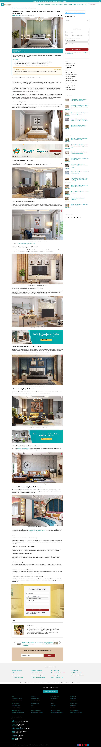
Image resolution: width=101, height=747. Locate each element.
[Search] (88, 20)
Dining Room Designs (16, 707)
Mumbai (13, 728)
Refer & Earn (53, 705)
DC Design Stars (69, 67)
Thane (17, 728)
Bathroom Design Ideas (70, 63)
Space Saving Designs (54, 696)
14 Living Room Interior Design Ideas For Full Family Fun (80, 159)
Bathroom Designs (35, 703)
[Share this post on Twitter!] (58, 15)
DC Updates (68, 70)
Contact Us (52, 707)
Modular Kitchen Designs (17, 698)
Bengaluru (14, 720)
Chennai (13, 722)
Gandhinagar (14, 738)
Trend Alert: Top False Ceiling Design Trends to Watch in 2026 (79, 139)
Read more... (67, 102)
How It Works (73, 696)
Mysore (13, 724)
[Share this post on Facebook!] (56, 15)
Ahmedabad (14, 736)
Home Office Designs (74, 710)
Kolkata (13, 734)
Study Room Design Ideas (71, 89)
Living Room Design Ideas (71, 85)
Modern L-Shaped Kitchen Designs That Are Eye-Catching (80, 172)
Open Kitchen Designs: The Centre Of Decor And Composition (79, 186)
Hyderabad (14, 721)
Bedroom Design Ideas (70, 65)
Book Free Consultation (37, 609)
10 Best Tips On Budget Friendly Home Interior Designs (79, 205)
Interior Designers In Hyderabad (56, 712)
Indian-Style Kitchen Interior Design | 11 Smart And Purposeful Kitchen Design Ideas (80, 107)
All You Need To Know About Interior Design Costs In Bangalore (79, 152)
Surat (13, 739)
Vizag (13, 727)
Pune (13, 729)
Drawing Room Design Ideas (71, 74)
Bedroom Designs (15, 703)
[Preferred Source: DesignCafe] (75, 11)
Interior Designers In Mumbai (76, 712)
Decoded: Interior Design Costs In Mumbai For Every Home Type (78, 99)
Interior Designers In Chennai (37, 712)
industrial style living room (23, 448)
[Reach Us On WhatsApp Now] (86, 4)
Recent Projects (47, 4)
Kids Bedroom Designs (35, 700)
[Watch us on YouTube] (86, 745)
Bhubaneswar (15, 735)
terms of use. (70, 53)
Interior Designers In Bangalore (18, 712)
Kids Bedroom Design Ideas (71, 83)
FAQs (51, 700)
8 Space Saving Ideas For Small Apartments (78, 198)
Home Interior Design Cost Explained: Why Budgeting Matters (79, 113)
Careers (52, 703)
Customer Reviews (74, 703)
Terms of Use (46, 744)
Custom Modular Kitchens (17, 700)
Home (13, 696)
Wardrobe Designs (35, 698)
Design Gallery (40, 4)
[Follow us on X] (75, 217)
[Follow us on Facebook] (78, 745)
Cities (78, 4)
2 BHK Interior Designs (35, 710)
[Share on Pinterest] (61, 15)
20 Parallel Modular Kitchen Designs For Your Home (80, 192)
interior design (18, 95)
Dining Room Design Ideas (71, 72)
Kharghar (21, 728)
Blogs (74, 4)
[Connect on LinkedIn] (88, 745)
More (82, 4)
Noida (13, 732)
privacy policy (85, 52)
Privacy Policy (40, 744)
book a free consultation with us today (37, 530)
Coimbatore (14, 725)
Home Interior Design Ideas (21, 8)
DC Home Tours (69, 69)
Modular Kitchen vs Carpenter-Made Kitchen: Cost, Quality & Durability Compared (79, 179)
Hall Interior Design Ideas (71, 76)
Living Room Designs (16, 705)
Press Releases (73, 705)
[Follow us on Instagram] (80, 745)
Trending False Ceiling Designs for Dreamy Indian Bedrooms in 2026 (78, 126)
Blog (14, 8)
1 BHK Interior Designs (16, 710)
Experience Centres (74, 700)
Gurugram (14, 731)
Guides (70, 4)
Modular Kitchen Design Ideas (72, 87)
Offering (65, 4)
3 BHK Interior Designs (55, 710)
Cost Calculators (59, 4)
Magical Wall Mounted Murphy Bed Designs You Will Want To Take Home (79, 119)
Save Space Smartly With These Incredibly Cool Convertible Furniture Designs (79, 166)
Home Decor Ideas (69, 78)
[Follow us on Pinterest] (82, 745)
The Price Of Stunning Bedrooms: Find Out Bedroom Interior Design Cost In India (79, 146)
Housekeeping (68, 82)
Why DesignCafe (53, 698)
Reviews (53, 4)
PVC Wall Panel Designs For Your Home (26, 243)
